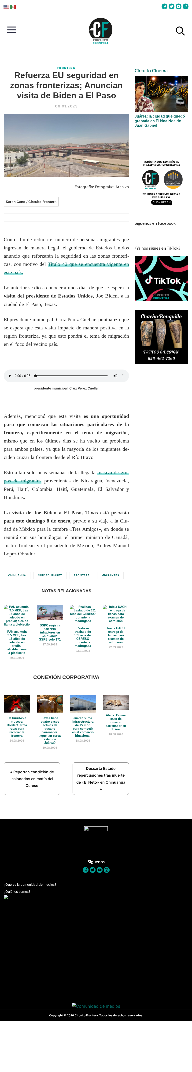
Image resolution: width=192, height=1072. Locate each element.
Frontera (66, 68)
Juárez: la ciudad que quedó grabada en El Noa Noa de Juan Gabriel (160, 120)
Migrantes (110, 575)
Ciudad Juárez (50, 575)
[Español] (13, 6)
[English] (7, 6)
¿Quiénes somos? (17, 891)
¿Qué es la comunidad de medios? (30, 884)
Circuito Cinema (151, 71)
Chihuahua (17, 575)
